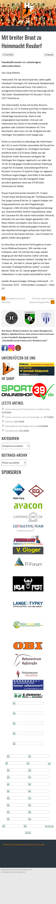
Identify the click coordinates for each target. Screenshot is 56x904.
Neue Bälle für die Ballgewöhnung (21, 426)
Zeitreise (9, 421)
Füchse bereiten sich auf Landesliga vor (24, 417)
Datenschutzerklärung (14, 844)
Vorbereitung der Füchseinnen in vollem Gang (27, 409)
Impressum (32, 844)
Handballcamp (12, 430)
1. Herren (49, 54)
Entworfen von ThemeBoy (13, 872)
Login (41, 844)
